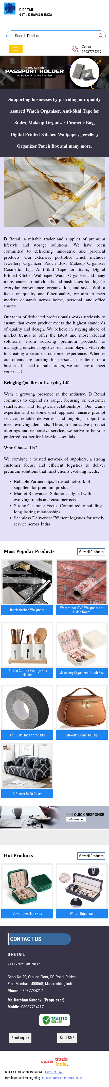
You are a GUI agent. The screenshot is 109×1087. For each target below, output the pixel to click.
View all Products (91, 552)
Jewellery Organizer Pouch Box (82, 673)
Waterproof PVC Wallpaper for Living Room (81, 610)
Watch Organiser (82, 914)
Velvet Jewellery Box (27, 914)
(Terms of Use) (53, 1072)
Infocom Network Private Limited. (62, 1078)
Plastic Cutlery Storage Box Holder (27, 673)
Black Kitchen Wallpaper (27, 610)
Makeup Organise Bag (81, 735)
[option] (54, 72)
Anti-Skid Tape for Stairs (27, 735)
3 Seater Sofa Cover (27, 794)
